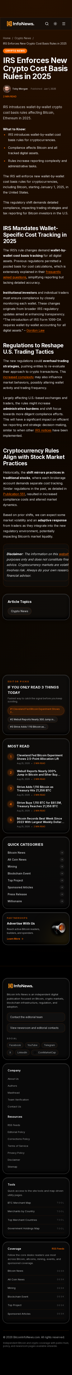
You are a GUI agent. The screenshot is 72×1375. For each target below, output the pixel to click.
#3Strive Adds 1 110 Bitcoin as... (28, 726)
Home (7, 38)
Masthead (14, 1092)
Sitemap (12, 1166)
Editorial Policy (16, 1131)
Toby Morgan (20, 88)
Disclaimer (14, 1159)
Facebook (15, 1045)
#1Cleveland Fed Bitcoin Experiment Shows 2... (35, 711)
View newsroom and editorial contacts (34, 1027)
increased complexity (18, 377)
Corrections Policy (19, 1138)
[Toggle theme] (55, 23)
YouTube (32, 1045)
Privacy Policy (16, 1152)
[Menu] (63, 23)
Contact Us (14, 1106)
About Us (13, 1078)
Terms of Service (18, 1145)
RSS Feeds (14, 1125)
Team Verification (18, 1099)
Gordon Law (35, 330)
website (64, 554)
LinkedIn (22, 1052)
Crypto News (23, 38)
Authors (12, 1085)
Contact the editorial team (26, 1017)
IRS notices (43, 430)
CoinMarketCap (47, 1052)
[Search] (46, 23)
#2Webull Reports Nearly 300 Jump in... (32, 719)
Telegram (49, 1045)
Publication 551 (14, 494)
